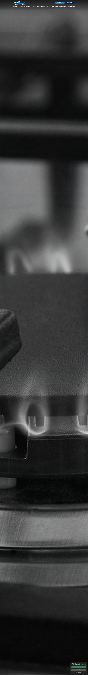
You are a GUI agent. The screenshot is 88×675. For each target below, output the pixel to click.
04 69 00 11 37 (70, 2)
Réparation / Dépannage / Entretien (40, 6)
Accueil (15, 6)
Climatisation (71, 6)
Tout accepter (79, 667)
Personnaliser (78, 672)
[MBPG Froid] (19, 3)
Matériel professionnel (25, 6)
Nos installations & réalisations (58, 6)
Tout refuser (79, 669)
